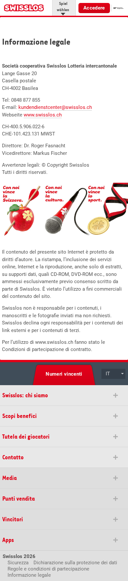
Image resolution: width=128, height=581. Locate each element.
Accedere (94, 8)
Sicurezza (18, 563)
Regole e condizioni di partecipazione (48, 569)
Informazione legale (29, 575)
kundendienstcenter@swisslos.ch (55, 107)
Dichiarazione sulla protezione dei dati (75, 563)
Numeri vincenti (64, 374)
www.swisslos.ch (43, 115)
